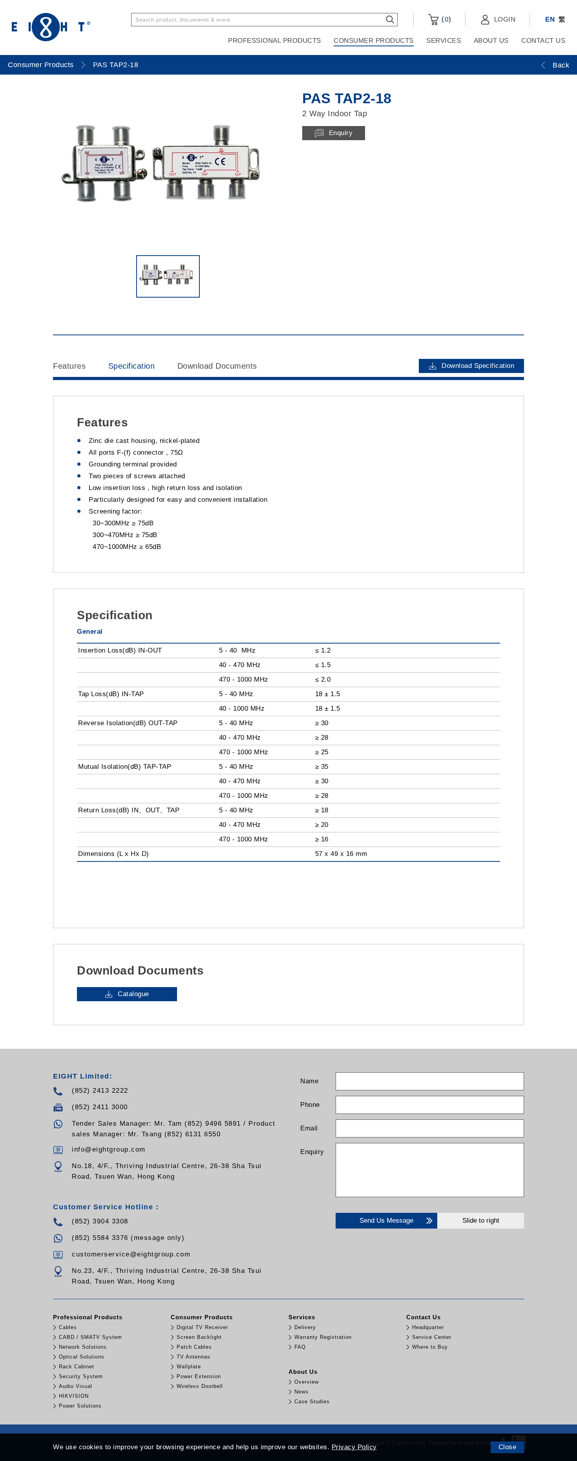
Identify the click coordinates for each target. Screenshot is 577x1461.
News (301, 1392)
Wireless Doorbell (200, 1386)
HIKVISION (74, 1396)
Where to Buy (430, 1347)
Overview (306, 1382)
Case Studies (312, 1401)
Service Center (431, 1337)
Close (507, 1447)
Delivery (305, 1327)
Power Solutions (80, 1406)
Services (443, 40)
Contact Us (543, 40)
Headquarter (428, 1327)
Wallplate (189, 1367)
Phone (310, 1104)
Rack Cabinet (76, 1367)
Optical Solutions (81, 1357)
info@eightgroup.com (109, 1149)
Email (309, 1128)
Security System (81, 1376)
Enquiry (312, 1152)
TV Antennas (193, 1357)
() (445, 19)
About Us (491, 40)
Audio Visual (75, 1386)
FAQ (300, 1347)
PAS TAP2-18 (116, 65)
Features (69, 366)
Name (309, 1081)
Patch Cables (194, 1347)
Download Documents (217, 366)
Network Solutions (83, 1347)
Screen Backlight (199, 1337)
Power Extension (199, 1376)
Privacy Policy (354, 1447)
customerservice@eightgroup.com (131, 1254)
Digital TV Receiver (202, 1327)
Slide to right (480, 1220)
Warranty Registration (323, 1337)
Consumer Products (374, 40)
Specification (131, 366)
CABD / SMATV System (90, 1337)
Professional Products (274, 40)
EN (550, 19)
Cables (68, 1327)
